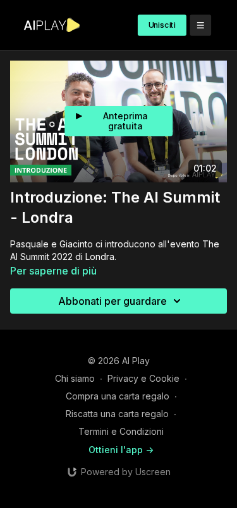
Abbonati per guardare (112, 301)
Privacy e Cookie (143, 378)
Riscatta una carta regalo (117, 413)
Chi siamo (75, 378)
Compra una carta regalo (117, 396)
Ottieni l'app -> (121, 449)
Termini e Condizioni (121, 431)
